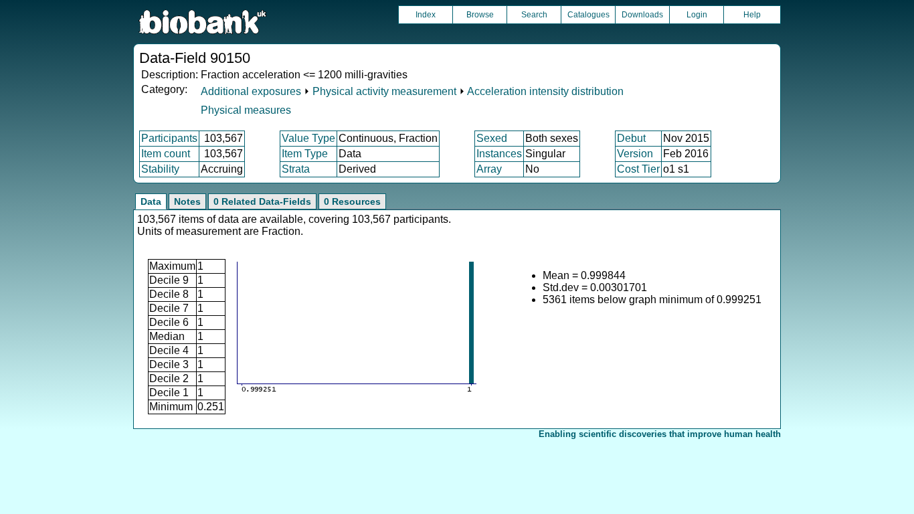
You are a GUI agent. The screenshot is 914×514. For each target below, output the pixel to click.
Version (635, 153)
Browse (480, 14)
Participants (169, 138)
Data (151, 201)
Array (489, 169)
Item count (165, 153)
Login (697, 14)
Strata (296, 169)
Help (752, 14)
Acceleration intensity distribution (545, 91)
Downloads (642, 14)
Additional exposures (251, 91)
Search (534, 14)
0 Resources (352, 201)
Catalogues (588, 14)
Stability (160, 169)
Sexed (491, 138)
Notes (187, 201)
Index (426, 14)
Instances (499, 153)
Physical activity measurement (384, 91)
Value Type (308, 138)
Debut (631, 138)
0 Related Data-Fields (262, 201)
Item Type (305, 153)
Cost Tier (638, 169)
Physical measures (246, 110)
